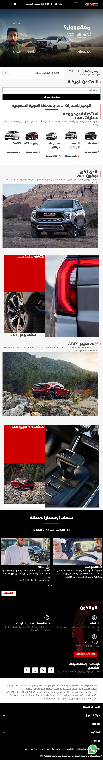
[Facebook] (51, 670)
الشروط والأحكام (54, 749)
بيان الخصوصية (68, 749)
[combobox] (51, 90)
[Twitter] (43, 670)
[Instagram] (35, 670)
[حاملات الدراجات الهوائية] (24, 485)
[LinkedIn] (27, 670)
